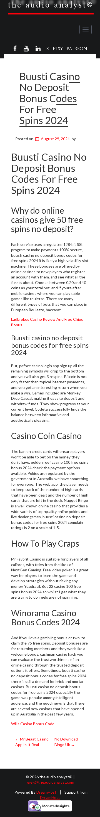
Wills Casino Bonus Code (32, 723)
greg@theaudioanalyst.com (50, 782)
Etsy (58, 49)
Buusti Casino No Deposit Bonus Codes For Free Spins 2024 (49, 98)
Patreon (77, 49)
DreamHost (46, 792)
